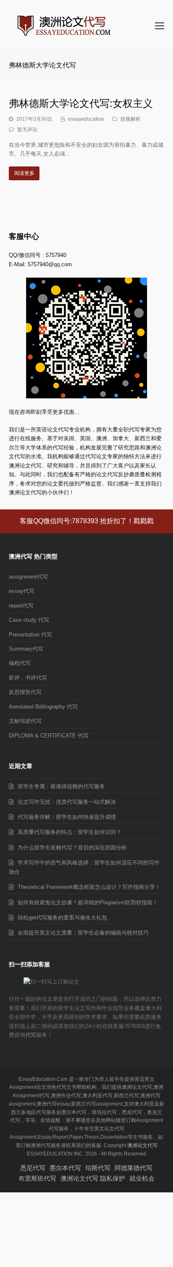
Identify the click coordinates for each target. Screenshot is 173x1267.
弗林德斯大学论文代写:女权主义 (81, 103)
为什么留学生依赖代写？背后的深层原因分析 (72, 847)
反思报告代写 (25, 692)
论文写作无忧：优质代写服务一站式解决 (67, 802)
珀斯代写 (97, 1167)
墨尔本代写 (65, 1167)
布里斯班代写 (37, 1178)
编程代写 (20, 663)
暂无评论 (27, 129)
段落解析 (131, 119)
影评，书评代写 (28, 678)
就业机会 (142, 1178)
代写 (30, 1035)
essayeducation (86, 119)
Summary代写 (26, 649)
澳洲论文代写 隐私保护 (92, 1178)
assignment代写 (28, 577)
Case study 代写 (29, 620)
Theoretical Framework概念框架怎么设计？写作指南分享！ (89, 887)
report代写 (21, 605)
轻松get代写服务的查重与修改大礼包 (62, 917)
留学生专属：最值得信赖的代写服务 (61, 786)
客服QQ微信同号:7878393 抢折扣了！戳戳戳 (87, 520)
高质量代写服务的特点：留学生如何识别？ (69, 832)
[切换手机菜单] (159, 26)
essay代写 (21, 591)
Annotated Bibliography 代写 (43, 707)
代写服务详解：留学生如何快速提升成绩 (67, 817)
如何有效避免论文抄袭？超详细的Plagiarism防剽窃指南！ (88, 902)
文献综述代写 (25, 721)
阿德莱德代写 (133, 1167)
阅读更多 (24, 173)
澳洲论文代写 (142, 1145)
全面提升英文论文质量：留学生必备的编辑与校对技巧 (83, 932)
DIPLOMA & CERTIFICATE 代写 (49, 735)
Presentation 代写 (30, 634)
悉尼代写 (32, 1167)
